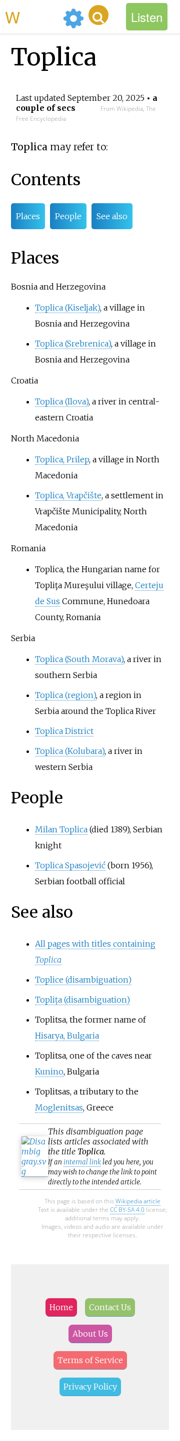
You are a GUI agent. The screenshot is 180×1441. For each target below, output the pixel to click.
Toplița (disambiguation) (82, 1000)
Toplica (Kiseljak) (67, 308)
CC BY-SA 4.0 (127, 1209)
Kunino (49, 1072)
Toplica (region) (65, 695)
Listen (146, 16)
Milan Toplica (61, 829)
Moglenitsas (59, 1107)
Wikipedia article (138, 1201)
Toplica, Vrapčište (68, 495)
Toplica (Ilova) (61, 401)
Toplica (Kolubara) (69, 751)
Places (28, 216)
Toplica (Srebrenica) (73, 344)
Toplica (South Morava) (79, 659)
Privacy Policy (90, 1387)
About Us (90, 1334)
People (68, 216)
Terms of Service (90, 1360)
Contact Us (110, 1307)
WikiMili (32, 16)
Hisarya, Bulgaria (67, 1036)
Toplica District (64, 731)
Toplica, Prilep (62, 459)
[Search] (98, 15)
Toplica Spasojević (70, 865)
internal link (82, 1162)
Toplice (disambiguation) (83, 980)
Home (61, 1307)
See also (112, 216)
